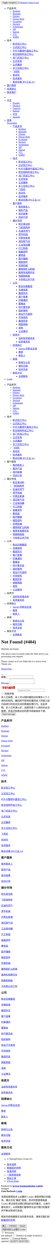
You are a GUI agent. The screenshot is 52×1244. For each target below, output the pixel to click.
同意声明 (9, 694)
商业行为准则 (25, 314)
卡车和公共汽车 (26, 279)
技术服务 (17, 78)
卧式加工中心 (20, 44)
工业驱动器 (24, 245)
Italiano (16, 111)
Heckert (16, 24)
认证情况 (23, 331)
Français (16, 108)
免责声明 (11, 1171)
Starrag (16, 32)
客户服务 (11, 85)
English (16, 103)
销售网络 (23, 324)
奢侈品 (21, 255)
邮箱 (3, 677)
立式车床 (17, 61)
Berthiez (16, 11)
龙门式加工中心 (21, 58)
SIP (14, 29)
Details (23, 1226)
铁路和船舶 (24, 276)
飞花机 (16, 71)
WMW (16, 37)
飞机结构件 (24, 227)
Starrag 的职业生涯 (27, 348)
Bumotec (17, 14)
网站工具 (11, 1178)
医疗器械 (23, 258)
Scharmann (18, 27)
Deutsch (16, 106)
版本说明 (11, 1164)
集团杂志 (23, 293)
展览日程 (23, 366)
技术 (15, 158)
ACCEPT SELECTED (19, 1241)
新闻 (15, 359)
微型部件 (23, 262)
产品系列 (17, 126)
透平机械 (23, 234)
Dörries (16, 16)
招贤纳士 (11, 89)
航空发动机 (24, 224)
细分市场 (17, 220)
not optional (6, 1235)
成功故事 (23, 213)
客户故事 (23, 297)
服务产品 (23, 210)
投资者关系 (24, 342)
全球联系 (23, 376)
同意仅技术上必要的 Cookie (14, 1229)
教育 (20, 352)
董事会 (21, 303)
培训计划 (23, 217)
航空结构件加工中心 (23, 54)
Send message (8, 714)
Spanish (16, 117)
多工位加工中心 (21, 68)
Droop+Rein (18, 19)
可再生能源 (24, 238)
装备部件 (23, 252)
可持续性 (23, 317)
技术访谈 (23, 369)
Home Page (6, 669)
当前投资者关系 (26, 338)
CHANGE (13, 1226)
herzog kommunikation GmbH (28, 1186)
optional (5, 1238)
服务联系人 (24, 207)
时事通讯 (23, 300)
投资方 (16, 335)
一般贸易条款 (14, 1175)
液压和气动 (24, 241)
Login (9, 379)
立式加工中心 (20, 47)
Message (5, 683)
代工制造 (23, 248)
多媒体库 (23, 290)
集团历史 (23, 321)
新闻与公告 (24, 362)
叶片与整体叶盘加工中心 (25, 51)
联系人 (21, 355)
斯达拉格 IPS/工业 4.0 (24, 82)
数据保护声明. (8, 1220)
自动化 (16, 75)
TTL (15, 34)
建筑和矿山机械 (26, 269)
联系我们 (11, 92)
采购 (20, 328)
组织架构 (23, 310)
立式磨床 (17, 64)
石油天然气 (24, 231)
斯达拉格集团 (25, 286)
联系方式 (17, 373)
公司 (15, 283)
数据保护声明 (14, 1168)
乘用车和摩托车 (26, 272)
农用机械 (23, 265)
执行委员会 (24, 307)
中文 (9, 100)
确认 (4, 1226)
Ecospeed (17, 21)
